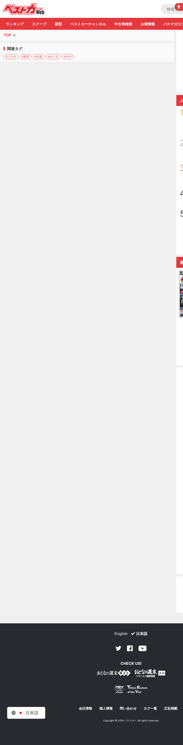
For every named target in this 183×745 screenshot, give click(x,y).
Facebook (130, 648)
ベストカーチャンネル (88, 24)
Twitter (118, 648)
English (121, 633)
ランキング (15, 24)
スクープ (39, 24)
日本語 (141, 633)
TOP (7, 35)
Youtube (142, 648)
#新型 (25, 56)
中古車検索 (123, 24)
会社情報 (85, 708)
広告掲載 (171, 708)
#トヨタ (11, 56)
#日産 (38, 56)
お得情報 (148, 24)
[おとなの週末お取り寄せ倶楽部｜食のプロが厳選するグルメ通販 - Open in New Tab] (113, 674)
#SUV (68, 56)
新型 (58, 24)
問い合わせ (128, 708)
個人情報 (106, 708)
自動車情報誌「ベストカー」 (23, 9)
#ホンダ (53, 56)
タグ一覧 (150, 708)
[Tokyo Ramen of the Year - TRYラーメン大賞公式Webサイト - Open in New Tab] (131, 690)
